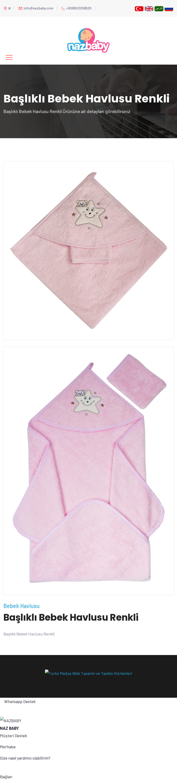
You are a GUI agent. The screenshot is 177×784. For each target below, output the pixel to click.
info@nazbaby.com (38, 8)
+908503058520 (78, 8)
